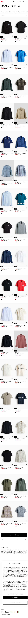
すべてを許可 (15, 597)
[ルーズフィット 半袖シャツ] (7, 227)
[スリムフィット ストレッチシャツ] (7, 199)
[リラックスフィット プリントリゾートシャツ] (21, 256)
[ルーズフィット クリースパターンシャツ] (21, 27)
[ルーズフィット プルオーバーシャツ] (21, 341)
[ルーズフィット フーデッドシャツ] (21, 170)
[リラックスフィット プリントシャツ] (7, 141)
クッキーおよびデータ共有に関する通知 (15, 593)
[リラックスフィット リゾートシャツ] (7, 484)
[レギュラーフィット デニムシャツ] (7, 170)
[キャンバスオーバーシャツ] (21, 141)
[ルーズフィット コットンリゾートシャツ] (21, 113)
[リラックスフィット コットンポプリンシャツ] (7, 313)
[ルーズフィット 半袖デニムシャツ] (21, 84)
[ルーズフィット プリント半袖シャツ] (21, 427)
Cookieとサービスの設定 (15, 602)
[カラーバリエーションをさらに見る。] (2, 41)
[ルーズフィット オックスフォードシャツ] (7, 84)
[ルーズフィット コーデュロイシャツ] (7, 27)
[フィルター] (26, 15)
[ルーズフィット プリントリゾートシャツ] (21, 199)
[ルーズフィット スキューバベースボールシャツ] (21, 369)
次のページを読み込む (14, 535)
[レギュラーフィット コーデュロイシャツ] (7, 341)
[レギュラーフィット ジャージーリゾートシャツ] (7, 398)
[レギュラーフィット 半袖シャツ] (21, 313)
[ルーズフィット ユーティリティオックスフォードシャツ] (7, 55)
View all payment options (5, 614)
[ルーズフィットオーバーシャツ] (21, 484)
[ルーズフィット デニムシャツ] (7, 256)
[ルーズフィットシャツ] (7, 427)
